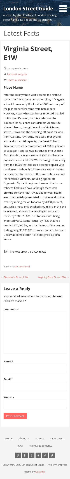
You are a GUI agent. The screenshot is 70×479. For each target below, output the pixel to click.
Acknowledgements (40, 445)
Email (8, 379)
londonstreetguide (17, 74)
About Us (24, 438)
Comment (11, 309)
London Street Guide (28, 8)
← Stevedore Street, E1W (14, 277)
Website (9, 397)
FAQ (20, 445)
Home (9, 438)
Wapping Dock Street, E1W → (53, 277)
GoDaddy (40, 471)
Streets (39, 438)
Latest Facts (57, 438)
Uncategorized (22, 266)
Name (8, 361)
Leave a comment (17, 80)
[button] (64, 6)
